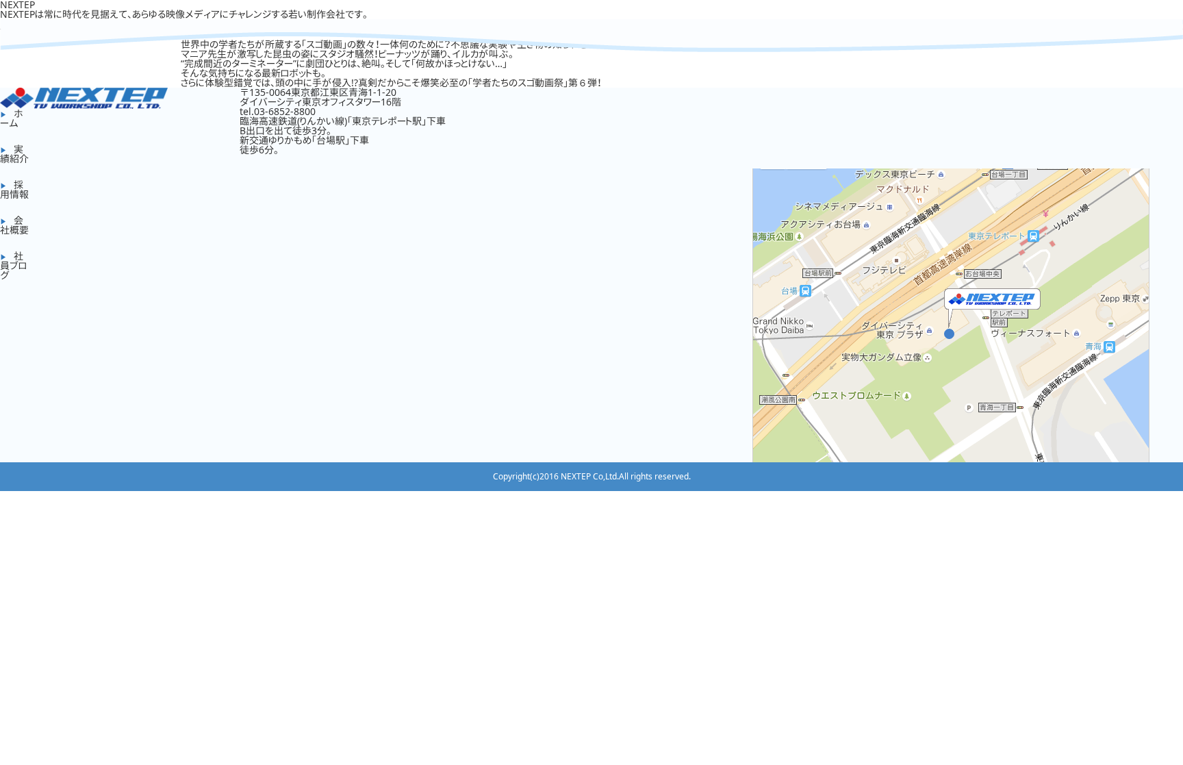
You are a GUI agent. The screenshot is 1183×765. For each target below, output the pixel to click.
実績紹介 (14, 153)
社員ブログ (13, 265)
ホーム (11, 118)
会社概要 (14, 225)
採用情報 (14, 189)
